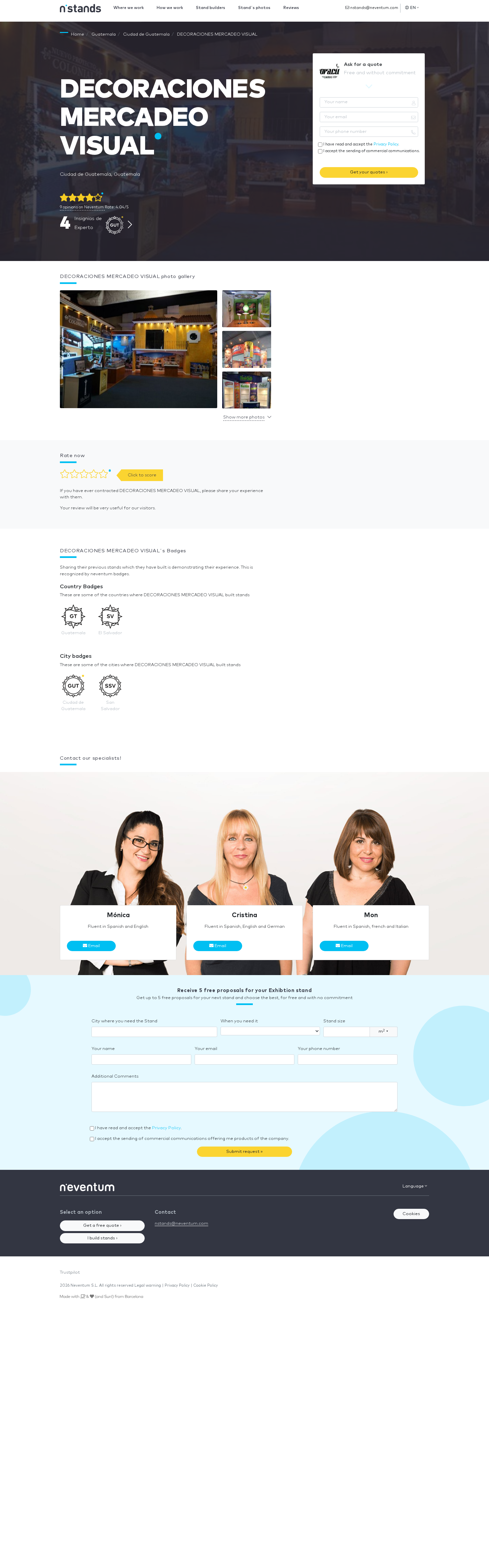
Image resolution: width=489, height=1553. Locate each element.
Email (93, 946)
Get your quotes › (369, 172)
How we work (170, 8)
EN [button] (413, 8)
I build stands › (102, 1238)
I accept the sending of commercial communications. (371, 151)
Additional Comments (114, 1076)
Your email (206, 1049)
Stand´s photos (254, 8)
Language (414, 1186)
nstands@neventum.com (373, 8)
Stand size (334, 1021)
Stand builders (210, 8)
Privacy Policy (386, 144)
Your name (103, 1049)
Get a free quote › (102, 1225)
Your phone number (319, 1049)
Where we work (128, 8)
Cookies (411, 1214)
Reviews (291, 8)
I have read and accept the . (361, 144)
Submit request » (244, 1152)
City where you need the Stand (124, 1021)
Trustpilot (70, 1272)
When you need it (239, 1021)
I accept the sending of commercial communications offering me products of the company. (192, 1139)
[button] (138, 351)
